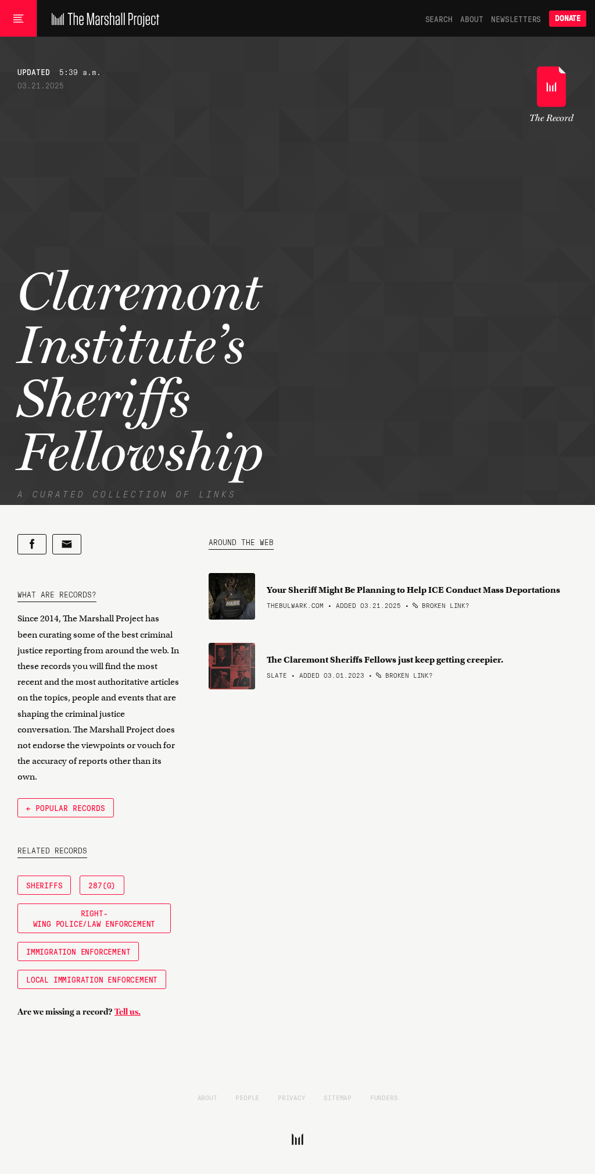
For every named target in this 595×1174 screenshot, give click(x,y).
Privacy (292, 1097)
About (471, 18)
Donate (567, 18)
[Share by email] (66, 544)
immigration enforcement (78, 951)
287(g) (102, 885)
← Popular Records (65, 807)
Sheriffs (44, 885)
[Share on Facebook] (31, 544)
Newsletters (516, 18)
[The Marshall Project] (102, 18)
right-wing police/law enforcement (94, 918)
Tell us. (127, 1011)
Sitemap (338, 1097)
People (247, 1097)
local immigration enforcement (91, 979)
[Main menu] (18, 18)
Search (439, 18)
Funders (384, 1097)
